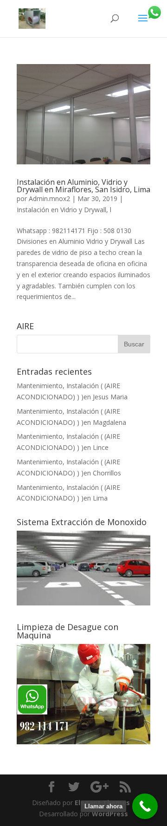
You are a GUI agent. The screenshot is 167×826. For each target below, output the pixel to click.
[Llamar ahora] (145, 806)
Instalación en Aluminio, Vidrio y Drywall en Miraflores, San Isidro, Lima (83, 186)
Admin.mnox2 (49, 198)
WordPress (110, 813)
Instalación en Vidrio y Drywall (61, 209)
